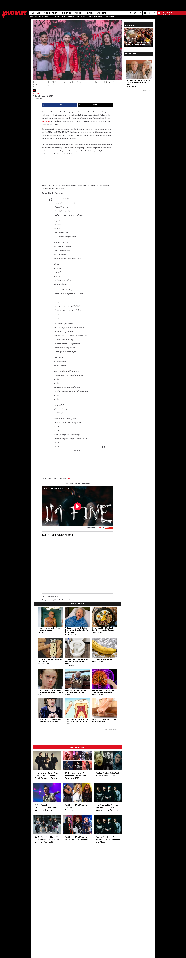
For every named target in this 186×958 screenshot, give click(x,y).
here (68, 479)
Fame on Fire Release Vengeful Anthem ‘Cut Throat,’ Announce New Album (108, 839)
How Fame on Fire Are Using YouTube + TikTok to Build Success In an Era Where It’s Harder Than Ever (107, 807)
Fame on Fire (46, 121)
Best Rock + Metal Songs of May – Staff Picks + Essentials (77, 838)
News (32, 13)
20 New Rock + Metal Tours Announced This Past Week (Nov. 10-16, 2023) (76, 775)
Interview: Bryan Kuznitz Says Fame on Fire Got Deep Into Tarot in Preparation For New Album (46, 775)
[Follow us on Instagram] (140, 13)
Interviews (54, 13)
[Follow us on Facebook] (149, 13)
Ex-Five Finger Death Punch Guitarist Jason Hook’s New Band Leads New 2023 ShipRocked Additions (46, 807)
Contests (89, 13)
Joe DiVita (36, 93)
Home (31, 17)
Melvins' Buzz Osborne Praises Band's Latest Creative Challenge (138, 43)
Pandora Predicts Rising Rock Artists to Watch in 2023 (107, 774)
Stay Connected (110, 17)
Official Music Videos (60, 600)
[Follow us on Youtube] (145, 13)
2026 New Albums (59, 17)
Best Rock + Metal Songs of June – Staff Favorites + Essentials (76, 807)
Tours (46, 13)
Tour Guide (71, 17)
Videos (77, 600)
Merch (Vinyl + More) (95, 17)
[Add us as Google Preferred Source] (135, 13)
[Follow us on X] (154, 13)
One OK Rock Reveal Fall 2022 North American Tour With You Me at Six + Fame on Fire (47, 839)
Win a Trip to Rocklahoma (43, 17)
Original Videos (66, 13)
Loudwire (99, 528)
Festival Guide (82, 17)
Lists (39, 13)
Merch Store (79, 13)
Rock (68, 600)
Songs (73, 600)
